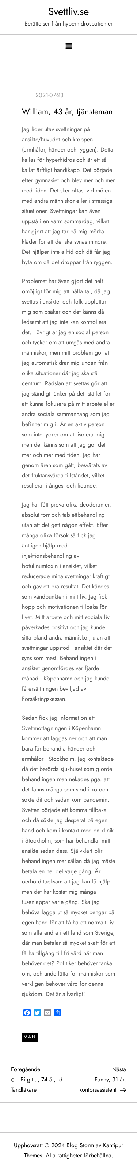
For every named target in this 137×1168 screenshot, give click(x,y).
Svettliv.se (68, 11)
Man (30, 1037)
